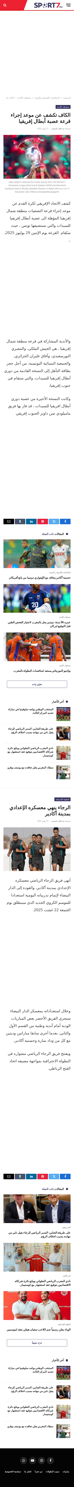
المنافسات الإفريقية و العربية (47, 97)
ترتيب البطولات (52, 1471)
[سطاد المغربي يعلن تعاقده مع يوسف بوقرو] (63, 772)
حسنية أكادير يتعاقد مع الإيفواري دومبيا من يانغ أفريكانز (40, 577)
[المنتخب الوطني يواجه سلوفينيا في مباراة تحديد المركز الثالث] (63, 714)
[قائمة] (68, 5)
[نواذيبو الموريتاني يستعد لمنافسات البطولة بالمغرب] (37, 646)
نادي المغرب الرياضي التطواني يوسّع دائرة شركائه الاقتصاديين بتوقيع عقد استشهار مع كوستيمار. (30, 751)
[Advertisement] (37, 54)
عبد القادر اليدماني (58, 128)
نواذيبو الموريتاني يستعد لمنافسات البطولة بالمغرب (42, 671)
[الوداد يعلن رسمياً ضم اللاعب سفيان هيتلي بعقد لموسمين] (37, 1305)
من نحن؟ (38, 1471)
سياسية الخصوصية (13, 1471)
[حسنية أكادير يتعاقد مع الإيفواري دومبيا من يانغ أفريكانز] (37, 553)
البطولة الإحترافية (62, 799)
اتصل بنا (27, 1471)
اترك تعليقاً (37, 1342)
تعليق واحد (37, 684)
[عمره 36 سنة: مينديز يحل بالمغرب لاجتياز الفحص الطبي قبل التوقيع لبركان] (37, 598)
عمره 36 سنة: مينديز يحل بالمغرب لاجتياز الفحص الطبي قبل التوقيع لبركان (39, 624)
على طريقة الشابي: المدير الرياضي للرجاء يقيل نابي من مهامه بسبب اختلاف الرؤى (30, 730)
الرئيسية (67, 97)
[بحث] (5, 5)
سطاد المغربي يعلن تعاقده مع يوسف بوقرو (30, 767)
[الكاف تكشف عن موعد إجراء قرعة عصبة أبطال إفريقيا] (37, 157)
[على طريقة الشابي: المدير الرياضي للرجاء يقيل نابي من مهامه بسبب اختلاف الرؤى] (63, 733)
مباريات (66, 1471)
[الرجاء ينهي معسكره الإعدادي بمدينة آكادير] (37, 849)
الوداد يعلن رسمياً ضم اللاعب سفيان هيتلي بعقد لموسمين (39, 1329)
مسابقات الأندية (24, 97)
